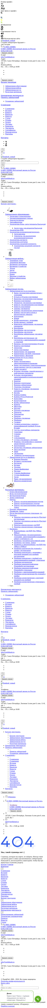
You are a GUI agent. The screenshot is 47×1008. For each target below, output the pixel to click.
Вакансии (9, 114)
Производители (11, 132)
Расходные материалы (13, 92)
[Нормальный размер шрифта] (2, 6)
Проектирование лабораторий (12, 914)
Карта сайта (5, 983)
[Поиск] (3, 149)
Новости (8, 116)
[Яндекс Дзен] (6, 145)
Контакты (4, 138)
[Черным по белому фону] (1, 13)
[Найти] (3, 165)
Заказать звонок (7, 53)
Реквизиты (9, 126)
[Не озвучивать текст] (2, 37)
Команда (8, 112)
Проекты (4, 918)
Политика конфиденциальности (13, 981)
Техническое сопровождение (11, 916)
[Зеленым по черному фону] (1, 23)
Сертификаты (10, 130)
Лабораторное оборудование (16, 86)
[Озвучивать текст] (2, 34)
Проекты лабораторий (10, 97)
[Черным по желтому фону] (1, 20)
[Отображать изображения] (2, 27)
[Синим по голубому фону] (1, 18)
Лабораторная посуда (13, 90)
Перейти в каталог (8, 1006)
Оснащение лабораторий (14, 101)
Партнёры (9, 134)
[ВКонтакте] (6, 141)
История (8, 110)
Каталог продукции (8, 82)
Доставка (8, 124)
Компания (4, 866)
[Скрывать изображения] (2, 29)
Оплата (8, 122)
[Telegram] (6, 143)
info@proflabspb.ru (7, 57)
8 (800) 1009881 (10, 47)
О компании (5, 105)
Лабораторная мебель (13, 88)
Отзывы (8, 120)
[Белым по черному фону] (1, 16)
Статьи (7, 118)
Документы (9, 128)
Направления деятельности (12, 95)
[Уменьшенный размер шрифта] (2, 4)
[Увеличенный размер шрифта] (3, 9)
